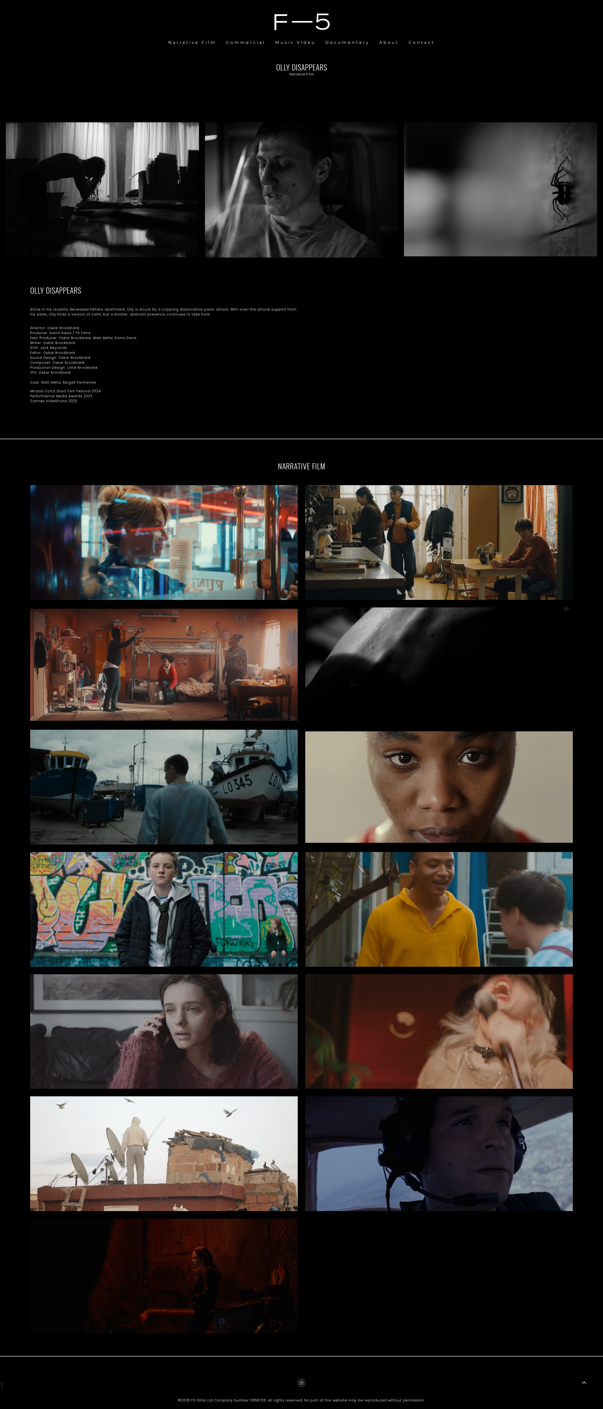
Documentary (347, 42)
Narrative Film (192, 42)
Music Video (295, 42)
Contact (422, 42)
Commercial (246, 42)
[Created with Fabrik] (2, 1385)
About (389, 42)
